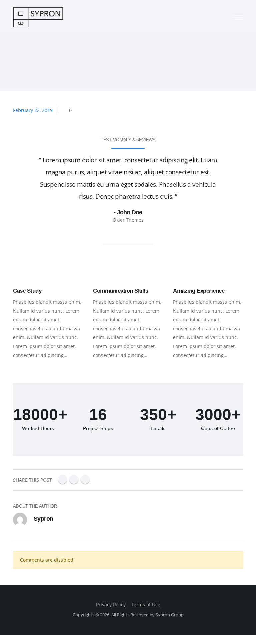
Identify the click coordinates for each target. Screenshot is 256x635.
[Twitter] (85, 479)
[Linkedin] (73, 479)
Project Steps (98, 428)
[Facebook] (62, 479)
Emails (158, 428)
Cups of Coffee (218, 428)
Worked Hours (38, 428)
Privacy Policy (111, 604)
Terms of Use (145, 604)
